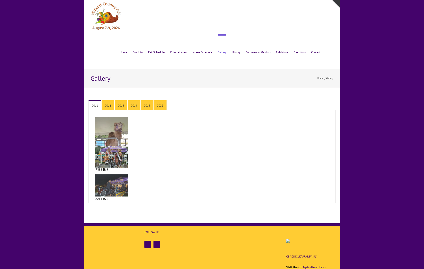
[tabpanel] (212, 156)
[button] (327, 51)
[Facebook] (147, 244)
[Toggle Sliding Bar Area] (336, 4)
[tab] (95, 105)
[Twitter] (156, 244)
